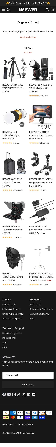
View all (28, 52)
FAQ (4, 347)
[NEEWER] (28, 9)
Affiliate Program (11, 318)
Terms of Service (25, 424)
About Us (35, 304)
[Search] (10, 9)
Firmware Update (12, 333)
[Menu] (3, 9)
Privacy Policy (8, 424)
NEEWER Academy (39, 313)
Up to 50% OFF (39, 3)
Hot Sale (28, 48)
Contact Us (8, 304)
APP (4, 342)
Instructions (8, 337)
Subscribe (28, 384)
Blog (32, 318)
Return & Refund (11, 309)
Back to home (28, 37)
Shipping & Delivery (12, 313)
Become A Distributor (41, 309)
